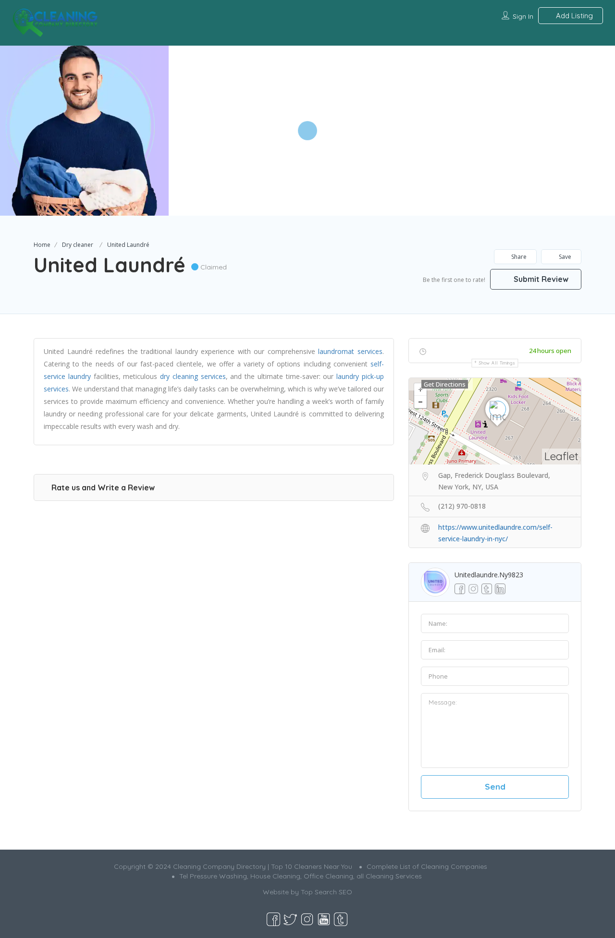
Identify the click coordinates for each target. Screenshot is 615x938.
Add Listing (573, 15)
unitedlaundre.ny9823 (489, 574)
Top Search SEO (326, 892)
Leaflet (561, 456)
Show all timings (497, 362)
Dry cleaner (77, 245)
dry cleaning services (193, 376)
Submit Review (540, 279)
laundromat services (350, 351)
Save (564, 257)
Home (42, 245)
